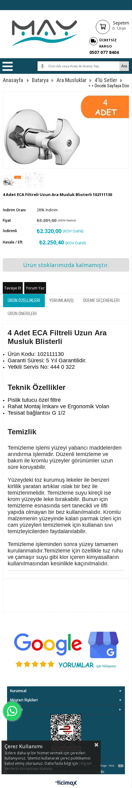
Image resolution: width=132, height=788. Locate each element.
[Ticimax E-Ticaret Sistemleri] (66, 783)
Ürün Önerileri (22, 313)
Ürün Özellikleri (24, 300)
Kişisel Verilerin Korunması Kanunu (48, 766)
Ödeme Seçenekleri (101, 300)
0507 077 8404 (104, 52)
